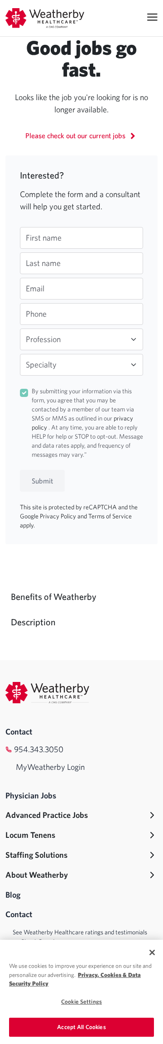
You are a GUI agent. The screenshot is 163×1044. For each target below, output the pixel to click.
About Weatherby (36, 875)
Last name (43, 263)
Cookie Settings (81, 1001)
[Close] (152, 952)
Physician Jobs (30, 795)
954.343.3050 (38, 749)
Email (35, 288)
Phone (36, 314)
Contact (18, 731)
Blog (12, 894)
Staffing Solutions (36, 855)
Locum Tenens (30, 835)
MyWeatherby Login (50, 767)
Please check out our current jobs (76, 135)
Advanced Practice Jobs (46, 815)
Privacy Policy (58, 516)
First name (44, 237)
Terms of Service (110, 516)
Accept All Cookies (81, 1027)
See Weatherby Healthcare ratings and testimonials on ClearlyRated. (80, 936)
